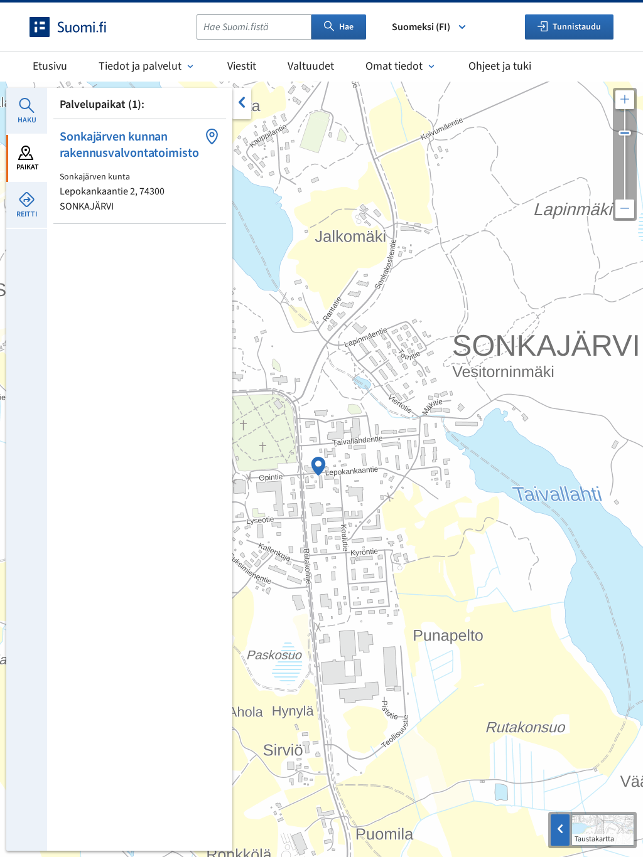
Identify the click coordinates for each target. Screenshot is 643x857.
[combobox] (254, 27)
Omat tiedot (394, 66)
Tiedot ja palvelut (140, 66)
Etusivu (50, 66)
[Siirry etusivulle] (79, 27)
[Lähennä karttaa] (624, 99)
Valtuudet (311, 66)
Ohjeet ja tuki (499, 66)
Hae (346, 27)
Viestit (241, 66)
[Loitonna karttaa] (624, 209)
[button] (139, 171)
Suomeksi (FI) (421, 27)
